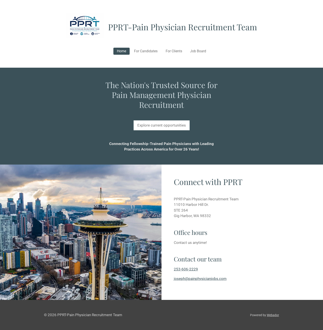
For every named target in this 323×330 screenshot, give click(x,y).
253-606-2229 (186, 269)
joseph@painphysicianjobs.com (200, 278)
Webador (273, 315)
